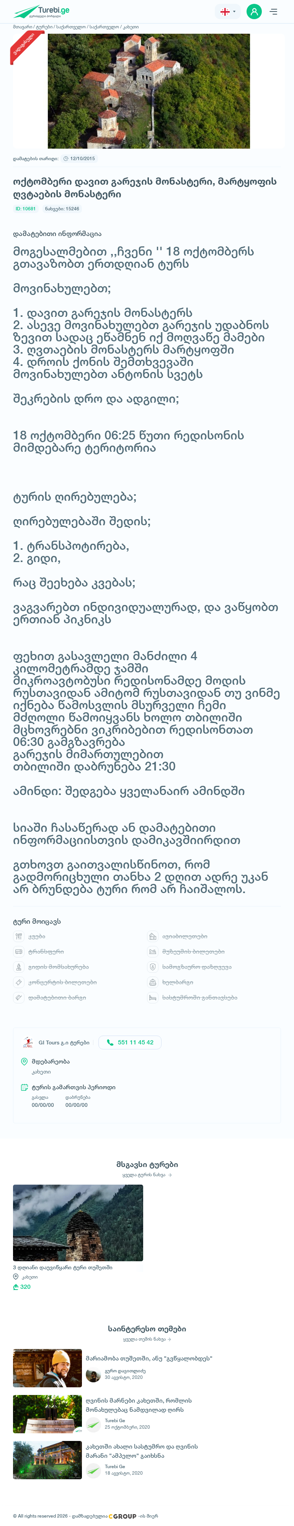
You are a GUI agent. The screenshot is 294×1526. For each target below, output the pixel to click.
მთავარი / (24, 27)
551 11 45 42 (136, 1042)
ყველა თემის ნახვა (144, 1339)
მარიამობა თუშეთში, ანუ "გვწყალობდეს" (149, 1358)
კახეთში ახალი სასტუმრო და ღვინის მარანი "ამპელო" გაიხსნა (142, 1451)
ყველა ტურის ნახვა (144, 1174)
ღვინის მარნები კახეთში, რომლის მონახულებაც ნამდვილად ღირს (139, 1405)
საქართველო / (72, 27)
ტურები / (45, 27)
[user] (254, 11)
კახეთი (131, 27)
